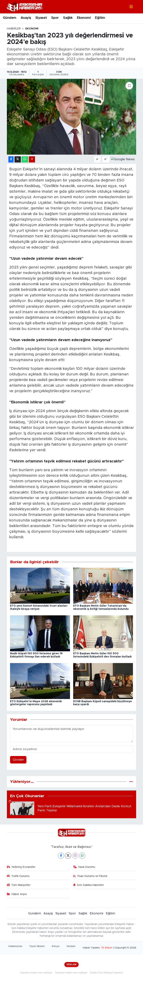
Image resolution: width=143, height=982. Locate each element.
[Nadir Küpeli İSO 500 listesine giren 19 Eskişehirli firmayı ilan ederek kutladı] (40, 633)
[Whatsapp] (82, 856)
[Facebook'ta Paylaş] (11, 159)
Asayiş (26, 18)
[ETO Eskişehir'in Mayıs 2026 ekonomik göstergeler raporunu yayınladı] (40, 680)
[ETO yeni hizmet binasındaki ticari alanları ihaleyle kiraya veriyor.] (40, 585)
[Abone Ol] (123, 159)
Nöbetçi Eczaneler (23, 867)
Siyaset (41, 18)
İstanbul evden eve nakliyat (36, 972)
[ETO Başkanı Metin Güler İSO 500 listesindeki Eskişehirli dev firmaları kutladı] (103, 633)
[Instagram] (75, 856)
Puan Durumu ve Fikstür (92, 876)
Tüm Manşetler (20, 885)
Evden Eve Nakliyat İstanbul (106, 972)
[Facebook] (61, 856)
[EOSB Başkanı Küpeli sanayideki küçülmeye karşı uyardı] (103, 680)
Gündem (9, 18)
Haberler (14, 28)
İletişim (71, 946)
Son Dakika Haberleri (90, 885)
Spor (55, 18)
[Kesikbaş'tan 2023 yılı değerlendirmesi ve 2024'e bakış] (71, 117)
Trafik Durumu (20, 876)
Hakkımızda (15, 946)
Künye (56, 946)
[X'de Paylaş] (18, 159)
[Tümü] (131, 781)
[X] (68, 856)
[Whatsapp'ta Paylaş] (25, 159)
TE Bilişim (106, 948)
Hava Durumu (86, 867)
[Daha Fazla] (32, 159)
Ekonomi (84, 18)
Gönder (18, 759)
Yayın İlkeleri (37, 946)
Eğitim (100, 18)
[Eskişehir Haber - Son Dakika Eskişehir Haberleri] (24, 6)
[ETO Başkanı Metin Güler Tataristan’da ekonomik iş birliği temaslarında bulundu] (103, 585)
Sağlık (67, 18)
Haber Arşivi (19, 894)
